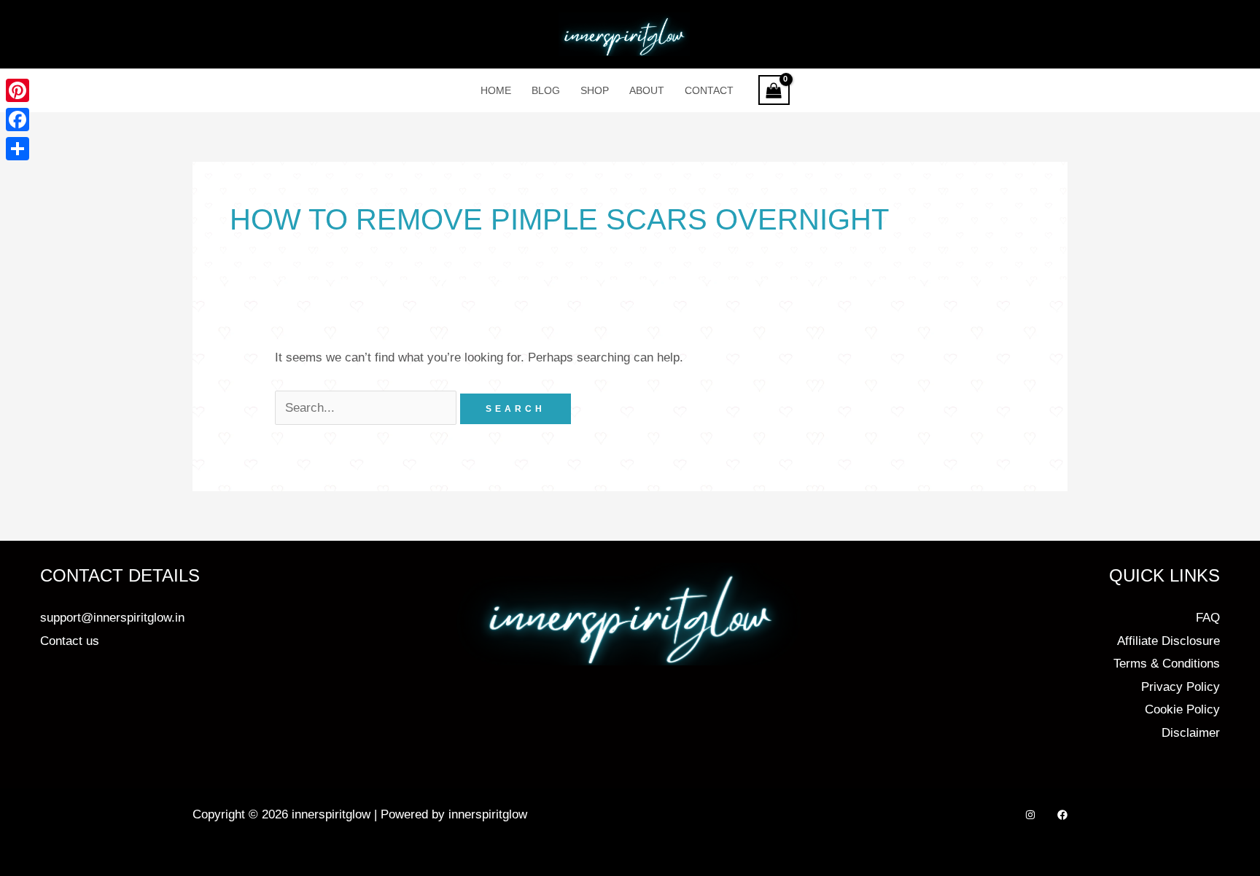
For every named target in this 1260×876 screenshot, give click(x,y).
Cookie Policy (1182, 709)
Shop (594, 90)
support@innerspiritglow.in (112, 618)
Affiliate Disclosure (1168, 641)
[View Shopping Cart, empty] (774, 90)
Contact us (69, 641)
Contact (709, 90)
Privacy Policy (1180, 687)
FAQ (1208, 618)
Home (496, 90)
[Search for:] (367, 408)
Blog (546, 90)
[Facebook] (1062, 815)
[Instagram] (1030, 815)
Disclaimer (1191, 733)
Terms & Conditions (1166, 663)
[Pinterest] (17, 90)
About (646, 90)
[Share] (17, 148)
